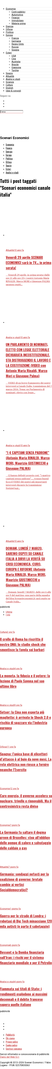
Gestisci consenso (14, 1049)
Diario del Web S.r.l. (9, 1057)
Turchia (15, 70)
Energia (9, 26)
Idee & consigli (13, 90)
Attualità (10, 76)
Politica (9, 32)
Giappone (16, 67)
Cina (14, 58)
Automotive (17, 14)
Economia (11, 8)
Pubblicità (10, 1035)
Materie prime (19, 23)
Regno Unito (18, 44)
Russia (15, 47)
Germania (16, 41)
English (9, 87)
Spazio (9, 73)
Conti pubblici (18, 11)
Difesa (9, 29)
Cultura (9, 85)
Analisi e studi (13, 79)
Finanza (15, 17)
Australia (16, 61)
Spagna (15, 49)
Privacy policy (12, 1042)
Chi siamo (10, 1038)
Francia (15, 38)
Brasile (15, 64)
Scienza (10, 82)
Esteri (9, 52)
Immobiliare (18, 20)
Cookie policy (11, 1045)
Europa (9, 35)
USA (14, 55)
